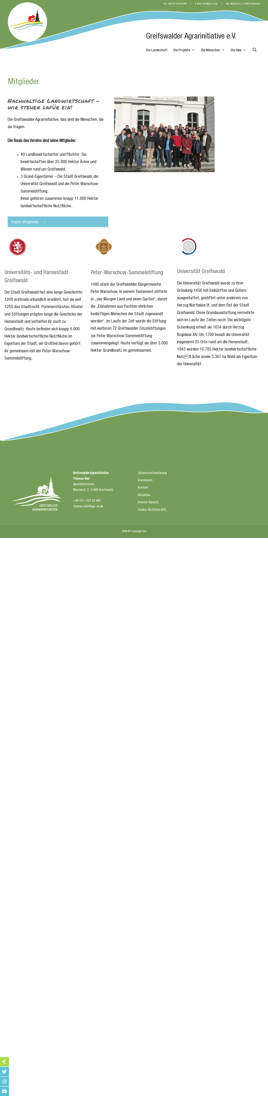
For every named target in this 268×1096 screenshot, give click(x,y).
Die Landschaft (157, 50)
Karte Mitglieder (25, 222)
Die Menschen (210, 50)
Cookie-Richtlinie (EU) (152, 510)
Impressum (145, 480)
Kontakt (143, 487)
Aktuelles (144, 495)
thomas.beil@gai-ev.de (88, 506)
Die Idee (236, 50)
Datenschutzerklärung (152, 473)
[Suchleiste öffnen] (254, 50)
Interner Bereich (148, 502)
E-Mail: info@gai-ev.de (206, 4)
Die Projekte (181, 50)
